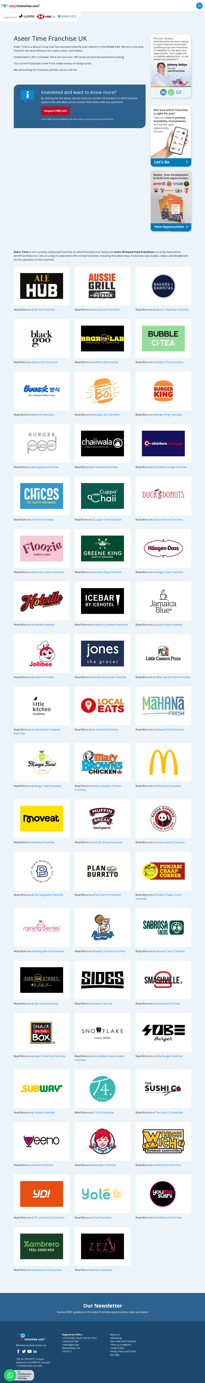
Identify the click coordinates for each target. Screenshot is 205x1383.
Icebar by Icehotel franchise (110, 624)
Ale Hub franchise (44, 309)
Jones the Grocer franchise (110, 677)
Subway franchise (44, 1112)
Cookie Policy (117, 1348)
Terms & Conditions (120, 1344)
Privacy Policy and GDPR (123, 1351)
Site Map (114, 1354)
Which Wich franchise (168, 1165)
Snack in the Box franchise (49, 1056)
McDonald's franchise (168, 786)
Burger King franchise (168, 414)
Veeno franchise (43, 1165)
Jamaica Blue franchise (168, 624)
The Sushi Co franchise (169, 1112)
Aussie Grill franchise (106, 309)
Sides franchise (103, 1003)
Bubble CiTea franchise (169, 362)
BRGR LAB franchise (106, 362)
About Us (115, 1334)
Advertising (116, 1337)
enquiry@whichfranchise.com (32, 1345)
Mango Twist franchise (47, 786)
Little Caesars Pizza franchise (172, 677)
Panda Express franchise (170, 842)
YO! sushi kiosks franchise (49, 1217)
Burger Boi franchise (106, 414)
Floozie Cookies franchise (48, 572)
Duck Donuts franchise (169, 519)
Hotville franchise (43, 624)
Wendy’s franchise (105, 1165)
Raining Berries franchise (48, 951)
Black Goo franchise (45, 362)
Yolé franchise (102, 1217)
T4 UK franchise (104, 1112)
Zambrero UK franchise (47, 1270)
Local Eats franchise (106, 729)
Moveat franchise (43, 842)
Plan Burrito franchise (107, 895)
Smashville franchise (167, 1003)
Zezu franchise (103, 1270)
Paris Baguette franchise (48, 895)
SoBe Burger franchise (169, 1056)
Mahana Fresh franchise (169, 729)
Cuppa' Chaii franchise (107, 519)
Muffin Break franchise (108, 842)
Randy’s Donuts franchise (109, 951)
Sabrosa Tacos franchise (170, 951)
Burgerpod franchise (46, 467)
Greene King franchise (107, 572)
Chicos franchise (43, 519)
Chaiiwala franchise (106, 467)
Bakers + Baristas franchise (171, 309)
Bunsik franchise (43, 414)
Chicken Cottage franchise (171, 467)
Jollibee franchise (43, 677)
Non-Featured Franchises (123, 1341)
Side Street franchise (45, 1003)
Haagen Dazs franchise (169, 572)
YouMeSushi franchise (168, 1217)
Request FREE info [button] (55, 111)
